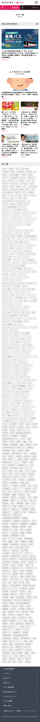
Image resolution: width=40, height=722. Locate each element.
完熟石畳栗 (6, 494)
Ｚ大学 (26, 204)
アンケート (6, 215)
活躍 (27, 579)
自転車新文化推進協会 (23, 603)
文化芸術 (28, 530)
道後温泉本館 (7, 638)
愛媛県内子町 (17, 515)
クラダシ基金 (21, 265)
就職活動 (5, 500)
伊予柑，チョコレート (24, 430)
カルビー (5, 254)
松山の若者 (25, 550)
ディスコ (34, 327)
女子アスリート (18, 488)
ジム (27, 298)
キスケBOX (21, 254)
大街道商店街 (13, 483)
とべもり (5, 339)
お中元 (5, 248)
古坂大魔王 (6, 453)
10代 (4, 169)
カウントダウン (18, 251)
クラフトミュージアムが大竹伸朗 (12, 268)
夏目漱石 (31, 474)
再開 (25, 441)
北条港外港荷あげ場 (8, 447)
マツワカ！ (26, 395)
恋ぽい (34, 503)
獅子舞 (32, 588)
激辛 (16, 582)
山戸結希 (24, 500)
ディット (5, 330)
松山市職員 (16, 562)
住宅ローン (6, 436)
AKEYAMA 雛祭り (14, 174)
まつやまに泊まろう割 (22, 392)
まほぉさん (19, 400)
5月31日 (29, 172)
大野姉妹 (15, 485)
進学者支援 (20, 623)
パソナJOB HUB (7, 348)
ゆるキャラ (16, 409)
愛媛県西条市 (7, 521)
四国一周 (33, 459)
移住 (35, 597)
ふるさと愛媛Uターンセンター (11, 356)
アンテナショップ (17, 215)
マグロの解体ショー (8, 383)
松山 (11, 547)
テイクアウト (25, 327)
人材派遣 (20, 427)
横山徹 (15, 573)
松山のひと (16, 550)
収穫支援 (20, 450)
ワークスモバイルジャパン (10, 418)
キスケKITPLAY (7, 257)
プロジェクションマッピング (11, 368)
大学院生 (21, 480)
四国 (4, 459)
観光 (4, 612)
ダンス (27, 321)
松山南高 (5, 556)
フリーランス (18, 353)
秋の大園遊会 (20, 597)
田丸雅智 (5, 591)
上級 (27, 424)
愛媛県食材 (17, 521)
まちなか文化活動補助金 (19, 386)
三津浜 (21, 424)
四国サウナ (12, 459)
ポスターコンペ (7, 374)
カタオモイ (28, 251)
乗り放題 (12, 427)
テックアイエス (7, 336)
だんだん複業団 (7, 324)
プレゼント (6, 359)
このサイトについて (10, 696)
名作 (4, 456)
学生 (10, 491)
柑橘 (27, 565)
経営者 (5, 603)
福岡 (12, 597)
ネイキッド (27, 342)
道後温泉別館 (7, 635)
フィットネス (15, 350)
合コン (26, 453)
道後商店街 (17, 632)
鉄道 (31, 641)
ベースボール (17, 371)
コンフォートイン (8, 277)
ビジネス (5, 350)
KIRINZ (19, 186)
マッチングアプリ (8, 392)
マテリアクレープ (8, 400)
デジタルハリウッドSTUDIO (11, 333)
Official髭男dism (8, 192)
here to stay (14, 183)
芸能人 (22, 606)
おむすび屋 (19, 242)
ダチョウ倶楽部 (17, 321)
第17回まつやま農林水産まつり (23, 600)
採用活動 (15, 527)
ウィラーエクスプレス (9, 227)
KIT (25, 186)
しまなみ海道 (18, 298)
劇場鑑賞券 (14, 444)
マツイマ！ (6, 389)
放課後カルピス (7, 530)
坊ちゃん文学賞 (7, 471)
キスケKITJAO (31, 254)
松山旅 (24, 562)
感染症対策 (26, 521)
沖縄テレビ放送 (30, 576)
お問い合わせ (7, 706)
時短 (17, 541)
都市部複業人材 (26, 638)
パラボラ (17, 348)
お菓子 (12, 248)
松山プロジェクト (17, 553)
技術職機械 (33, 524)
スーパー (18, 304)
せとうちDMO (25, 315)
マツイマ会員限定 (17, 389)
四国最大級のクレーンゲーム (11, 462)
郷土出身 (16, 638)
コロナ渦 (5, 274)
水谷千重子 (14, 576)
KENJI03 (5, 186)
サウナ (25, 286)
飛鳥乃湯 (28, 650)
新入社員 (15, 532)
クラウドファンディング (29, 262)
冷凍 (30, 441)
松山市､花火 (13, 559)
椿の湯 (22, 571)
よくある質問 (7, 701)
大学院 (14, 480)
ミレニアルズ (27, 403)
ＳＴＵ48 (19, 195)
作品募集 (14, 436)
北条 (35, 444)
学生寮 (27, 491)
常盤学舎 (5, 503)
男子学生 (23, 591)
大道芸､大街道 (25, 483)
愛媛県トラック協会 (20, 512)
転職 (25, 620)
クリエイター (28, 268)
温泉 (10, 582)
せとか (19, 318)
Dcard (24, 177)
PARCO (18, 192)
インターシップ (7, 221)
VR (20, 198)
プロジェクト (26, 368)
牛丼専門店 (24, 588)
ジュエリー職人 (23, 301)
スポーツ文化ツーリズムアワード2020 (14, 312)
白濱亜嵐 (5, 594)
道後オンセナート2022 (22, 629)
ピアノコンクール (28, 348)
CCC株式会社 (15, 177)
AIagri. (5, 174)
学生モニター (18, 491)
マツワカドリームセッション (11, 397)
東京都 (5, 547)
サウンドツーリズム (19, 289)
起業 (30, 618)
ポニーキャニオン (8, 380)
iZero (32, 183)
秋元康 (29, 597)
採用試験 (23, 527)
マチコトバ (6, 386)
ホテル (28, 377)
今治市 (35, 427)
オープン (34, 239)
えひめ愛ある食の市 (30, 236)
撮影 (30, 527)
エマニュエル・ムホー (9, 239)
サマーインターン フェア (23, 292)
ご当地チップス (31, 283)
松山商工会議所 (15, 556)
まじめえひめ (21, 383)
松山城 (25, 556)
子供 (35, 488)
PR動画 (31, 192)
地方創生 (5, 468)
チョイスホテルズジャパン (10, 327)
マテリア (24, 397)
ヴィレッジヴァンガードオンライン (13, 230)
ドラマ (30, 339)
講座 (4, 615)
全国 (29, 439)
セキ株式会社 (13, 315)
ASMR (24, 174)
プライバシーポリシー (29, 711)
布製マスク (33, 500)
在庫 (31, 462)
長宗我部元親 (19, 644)
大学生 (31, 477)
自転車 (12, 603)
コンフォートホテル (8, 280)
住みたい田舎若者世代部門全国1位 (20, 433)
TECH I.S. (6, 198)
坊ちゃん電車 (18, 471)
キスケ (13, 254)
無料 (28, 582)
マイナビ (18, 380)
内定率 (19, 441)
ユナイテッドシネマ (28, 406)
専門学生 (13, 497)
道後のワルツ (7, 632)
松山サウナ (6, 550)
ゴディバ (20, 271)
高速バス (20, 659)
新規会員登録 (9, 669)
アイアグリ (23, 207)
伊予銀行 (5, 433)
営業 (34, 456)
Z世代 (20, 204)
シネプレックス (7, 298)
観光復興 (11, 612)
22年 (13, 172)
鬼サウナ (28, 659)
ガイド (29, 248)
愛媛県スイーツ (7, 512)
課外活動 (25, 612)
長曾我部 (28, 644)
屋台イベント (15, 500)
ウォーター (29, 230)
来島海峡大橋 (15, 544)
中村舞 (5, 427)
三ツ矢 (30, 421)
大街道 (5, 483)
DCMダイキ (32, 177)
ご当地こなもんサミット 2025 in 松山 (13, 283)
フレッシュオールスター (10, 362)
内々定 (12, 441)
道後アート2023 (25, 626)
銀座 (11, 644)
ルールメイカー (17, 412)
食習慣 (27, 653)
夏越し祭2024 (7, 477)
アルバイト (17, 213)
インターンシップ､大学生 (23, 224)
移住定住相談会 (7, 600)
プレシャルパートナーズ (30, 356)
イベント (28, 215)
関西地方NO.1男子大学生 (23, 647)
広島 (12, 503)
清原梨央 (33, 579)
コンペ (19, 280)
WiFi (25, 198)
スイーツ (27, 307)
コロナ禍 (13, 274)
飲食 (33, 653)
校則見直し (6, 568)
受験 (27, 450)
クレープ (12, 271)
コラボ (28, 271)
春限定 (11, 541)
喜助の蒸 (27, 456)
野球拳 (5, 641)
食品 (14, 653)
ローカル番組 (7, 415)
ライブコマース (26, 409)
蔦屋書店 (5, 609)
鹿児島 (28, 662)
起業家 (5, 620)
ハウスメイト (16, 345)
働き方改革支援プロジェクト (11, 439)
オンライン (32, 245)
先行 (23, 439)
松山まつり (29, 553)
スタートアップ (15, 309)
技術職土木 (14, 524)
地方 (32, 465)
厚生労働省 (6, 450)
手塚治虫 (5, 524)
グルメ (5, 271)
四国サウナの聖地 (23, 459)
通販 (12, 623)
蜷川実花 (13, 609)
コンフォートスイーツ (22, 277)
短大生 (22, 594)
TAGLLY (34, 195)
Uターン (14, 198)
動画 (22, 444)
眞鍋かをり (14, 594)
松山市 (5, 559)
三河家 (5, 424)
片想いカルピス (7, 588)
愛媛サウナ (6, 509)
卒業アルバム (21, 447)
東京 (31, 544)
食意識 (20, 653)
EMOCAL (22, 180)
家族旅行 (21, 494)
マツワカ (17, 395)
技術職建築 (24, 524)
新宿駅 (29, 532)
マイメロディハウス (29, 380)
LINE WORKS (32, 186)
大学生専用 (6, 480)
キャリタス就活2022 (29, 260)
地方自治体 (14, 468)
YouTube (5, 204)
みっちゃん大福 (15, 403)
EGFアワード (12, 180)
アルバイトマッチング (29, 213)
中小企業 (34, 424)
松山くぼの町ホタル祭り (22, 547)
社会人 (29, 594)
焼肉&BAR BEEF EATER (29, 585)
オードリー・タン (24, 239)
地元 (4, 465)
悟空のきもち (7, 506)
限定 (11, 650)
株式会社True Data (18, 568)
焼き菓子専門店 (15, 585)
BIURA (30, 174)
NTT (33, 189)
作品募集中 (24, 436)
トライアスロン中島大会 (18, 339)
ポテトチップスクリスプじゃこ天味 (13, 377)
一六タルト (24, 418)
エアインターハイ (8, 233)
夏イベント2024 (14, 474)
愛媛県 (33, 509)
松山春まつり (32, 562)
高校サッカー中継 (26, 656)
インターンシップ (8, 224)
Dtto (4, 180)
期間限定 (5, 544)
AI (35, 172)
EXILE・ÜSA (31, 180)
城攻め (5, 474)
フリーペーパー (7, 353)
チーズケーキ (18, 324)
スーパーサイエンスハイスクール (12, 307)
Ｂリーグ (5, 177)
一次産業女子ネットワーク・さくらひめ (14, 421)
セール (5, 315)
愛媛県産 (24, 518)
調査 (32, 612)
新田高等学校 (15, 535)
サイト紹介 (17, 286)
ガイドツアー (7, 251)
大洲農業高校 (31, 480)
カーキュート (20, 248)
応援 (27, 503)
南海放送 (30, 447)
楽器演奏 (30, 571)
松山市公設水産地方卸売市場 (28, 559)
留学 (30, 591)
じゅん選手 (33, 301)
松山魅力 (20, 565)
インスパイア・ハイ (29, 218)
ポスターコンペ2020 (20, 374)
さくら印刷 (31, 289)
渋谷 (4, 582)
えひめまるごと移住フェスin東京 (12, 236)
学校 (4, 491)
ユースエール (16, 406)
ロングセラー (17, 415)
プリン (27, 353)
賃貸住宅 (20, 615)
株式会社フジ (7, 571)
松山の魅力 (6, 553)
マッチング (29, 389)
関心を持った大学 (8, 647)
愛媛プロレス (16, 509)
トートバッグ (26, 336)
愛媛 (15, 506)
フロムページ (7, 371)
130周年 (11, 169)
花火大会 (15, 606)
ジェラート (32, 295)
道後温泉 (25, 632)
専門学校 (5, 497)
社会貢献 (5, 597)
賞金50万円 (6, 618)
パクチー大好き (27, 345)
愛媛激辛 (25, 509)
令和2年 (5, 430)
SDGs (4, 195)
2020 (18, 169)
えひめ (27, 233)
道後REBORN (30, 623)
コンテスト (22, 274)
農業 (31, 620)
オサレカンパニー (8, 242)
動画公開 (28, 444)
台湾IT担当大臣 (17, 453)
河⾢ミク (5, 579)
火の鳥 (22, 582)
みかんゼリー (29, 400)
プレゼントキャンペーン (19, 359)
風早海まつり (19, 650)
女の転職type (7, 488)
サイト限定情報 (8, 687)
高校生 (5, 659)
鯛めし (21, 662)
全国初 (5, 441)
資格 (27, 615)
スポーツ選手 (31, 312)
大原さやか (17, 477)
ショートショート (8, 304)
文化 (22, 530)
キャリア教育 (7, 260)
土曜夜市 (24, 462)
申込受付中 (14, 591)
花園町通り (6, 606)
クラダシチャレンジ (8, 265)
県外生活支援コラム (10, 692)
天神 (35, 485)
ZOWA (13, 204)
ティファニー (14, 330)
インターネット (19, 221)
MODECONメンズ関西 (17, 189)
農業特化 (5, 623)
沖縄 (22, 576)
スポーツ (25, 309)
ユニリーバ (6, 409)
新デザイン (6, 532)
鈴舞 (25, 641)
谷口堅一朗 (12, 615)
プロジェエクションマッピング (23, 365)
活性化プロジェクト (16, 579)
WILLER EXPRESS (8, 201)
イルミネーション (16, 218)
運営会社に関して (9, 711)
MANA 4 (5, 189)
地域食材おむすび (23, 465)
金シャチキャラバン (15, 641)
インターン (30, 221)
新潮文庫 (5, 535)
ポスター (26, 371)
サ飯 (12, 295)
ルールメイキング (29, 412)
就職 (35, 497)
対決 (29, 494)
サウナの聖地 (7, 289)
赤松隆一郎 (23, 618)
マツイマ (31, 386)
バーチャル (6, 345)
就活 (30, 497)
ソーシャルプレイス (29, 318)
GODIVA (5, 183)
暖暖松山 (23, 541)
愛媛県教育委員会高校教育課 (11, 518)
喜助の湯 (19, 456)
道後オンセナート (8, 629)
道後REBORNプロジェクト (10, 626)
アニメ (26, 210)
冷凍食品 (5, 444)
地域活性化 (12, 465)
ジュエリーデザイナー (9, 301)
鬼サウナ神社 (7, 662)
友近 (14, 450)
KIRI (12, 186)
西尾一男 (30, 609)
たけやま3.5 (6, 321)
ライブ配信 (6, 412)
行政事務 (21, 609)
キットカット (18, 257)
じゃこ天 (33, 298)
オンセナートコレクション (18, 245)
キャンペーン (7, 262)
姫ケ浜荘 (28, 488)
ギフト (27, 257)
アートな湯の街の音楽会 (10, 207)
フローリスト (23, 362)
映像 (4, 541)
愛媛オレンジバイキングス (26, 506)
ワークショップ (28, 415)
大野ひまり (6, 485)
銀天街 (5, 644)
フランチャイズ (26, 350)
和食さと (11, 456)
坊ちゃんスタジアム (26, 468)
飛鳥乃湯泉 (6, 653)
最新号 (31, 541)
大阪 (30, 485)
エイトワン (19, 233)
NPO (27, 189)
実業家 (14, 494)
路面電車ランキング (15, 620)
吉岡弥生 (33, 453)
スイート (5, 309)
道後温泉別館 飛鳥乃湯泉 (21, 635)
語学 (18, 612)
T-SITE (26, 195)
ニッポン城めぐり (16, 342)
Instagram (24, 183)
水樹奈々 (5, 576)
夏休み (24, 474)
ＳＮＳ (11, 195)
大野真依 (23, 485)
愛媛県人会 (32, 512)
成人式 (34, 521)
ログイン (8, 673)
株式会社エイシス (31, 568)
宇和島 (34, 491)
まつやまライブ (7, 395)
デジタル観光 (26, 333)
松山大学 (32, 556)
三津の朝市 (13, 424)
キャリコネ (17, 260)
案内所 (15, 571)
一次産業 (33, 418)
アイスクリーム (7, 210)
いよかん (5, 218)
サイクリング (7, 286)
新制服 (22, 532)
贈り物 (14, 618)
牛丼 (16, 588)
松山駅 (13, 565)
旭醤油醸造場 (28, 538)
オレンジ (5, 245)
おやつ (27, 242)
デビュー (17, 336)
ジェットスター (21, 295)
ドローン (5, 342)
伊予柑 (13, 430)
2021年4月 (26, 169)
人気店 (28, 427)
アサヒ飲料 (18, 210)
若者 (29, 606)
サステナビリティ (8, 292)
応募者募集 (20, 503)
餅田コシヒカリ (7, 656)
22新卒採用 (20, 172)
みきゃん (5, 403)
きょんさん (17, 262)
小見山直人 (22, 497)
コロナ (35, 271)
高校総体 (12, 659)
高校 (16, 656)
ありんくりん (7, 213)
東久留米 (24, 544)
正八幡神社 (29, 573)
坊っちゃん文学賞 (30, 471)
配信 (35, 638)
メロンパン (6, 406)
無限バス (5, 585)
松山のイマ (7, 678)
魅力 (15, 662)
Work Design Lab (21, 201)
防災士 (5, 650)
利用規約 (18, 711)
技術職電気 (6, 527)
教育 (16, 530)
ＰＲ (24, 192)
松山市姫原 (6, 562)
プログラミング (7, 365)
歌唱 (22, 573)
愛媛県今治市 (7, 515)
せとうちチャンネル (8, 318)
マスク (30, 383)
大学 (24, 477)
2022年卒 (6, 172)
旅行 (23, 535)
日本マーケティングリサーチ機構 (12, 538)
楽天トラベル (7, 573)
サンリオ (5, 295)
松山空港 (5, 565)
